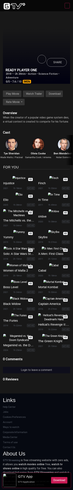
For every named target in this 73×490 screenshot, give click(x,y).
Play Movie (12, 93)
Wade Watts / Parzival (11, 157)
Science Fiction (48, 73)
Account (7, 422)
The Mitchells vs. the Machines (24, 220)
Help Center (9, 407)
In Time (43, 200)
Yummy (8, 237)
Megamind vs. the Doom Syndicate (27, 345)
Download (55, 93)
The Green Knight (50, 341)
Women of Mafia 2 (15, 270)
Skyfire (43, 237)
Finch (42, 183)
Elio (5, 200)
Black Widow (12, 304)
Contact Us (9, 447)
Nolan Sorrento (63, 157)
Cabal (42, 270)
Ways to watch (11, 427)
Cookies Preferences (14, 417)
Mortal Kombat (48, 287)
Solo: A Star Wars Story (19, 254)
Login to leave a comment (36, 370)
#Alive (42, 216)
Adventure (12, 77)
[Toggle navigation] (67, 5)
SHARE (57, 62)
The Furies (10, 320)
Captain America (49, 304)
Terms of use (10, 442)
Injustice (8, 183)
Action (32, 73)
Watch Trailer (34, 93)
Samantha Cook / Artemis (38, 157)
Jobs (5, 412)
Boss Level (10, 287)
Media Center (10, 437)
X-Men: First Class (50, 254)
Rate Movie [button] (13, 102)
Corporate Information (15, 432)
